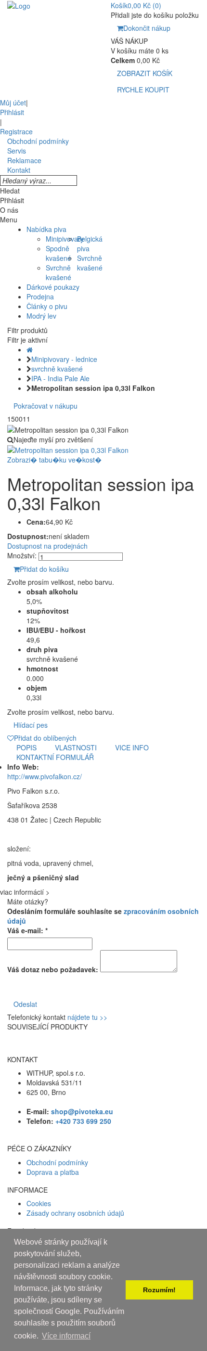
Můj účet (13, 102)
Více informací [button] (66, 1336)
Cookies (38, 1203)
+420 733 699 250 (83, 1121)
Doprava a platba (52, 1172)
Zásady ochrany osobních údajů (75, 1213)
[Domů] (29, 349)
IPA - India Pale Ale (60, 378)
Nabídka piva (46, 229)
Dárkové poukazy (52, 287)
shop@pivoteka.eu (82, 1111)
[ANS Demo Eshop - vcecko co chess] (18, 5)
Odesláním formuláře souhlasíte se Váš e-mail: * (103, 920)
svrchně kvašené (57, 368)
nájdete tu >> (87, 1017)
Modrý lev (41, 316)
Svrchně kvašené (58, 272)
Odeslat (25, 1004)
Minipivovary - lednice (64, 359)
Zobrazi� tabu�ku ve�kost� (54, 459)
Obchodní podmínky (57, 1162)
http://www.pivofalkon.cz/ (44, 776)
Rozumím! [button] (159, 1290)
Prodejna (40, 296)
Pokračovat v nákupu (45, 406)
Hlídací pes (30, 725)
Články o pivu (46, 306)
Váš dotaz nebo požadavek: (52, 969)
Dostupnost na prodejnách (47, 546)
